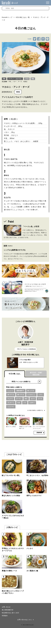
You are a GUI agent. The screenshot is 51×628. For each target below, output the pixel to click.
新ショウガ (30, 390)
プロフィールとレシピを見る (25, 349)
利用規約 (5, 615)
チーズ (20, 81)
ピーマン (19, 398)
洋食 (4, 78)
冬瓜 (18, 402)
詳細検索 (39, 432)
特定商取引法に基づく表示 (10, 613)
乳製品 (25, 81)
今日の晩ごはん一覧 (23, 17)
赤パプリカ (11, 394)
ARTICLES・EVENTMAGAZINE (36, 373)
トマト (41, 394)
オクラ (33, 398)
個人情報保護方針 (7, 610)
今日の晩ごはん (15, 374)
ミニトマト (11, 406)
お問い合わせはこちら (24, 619)
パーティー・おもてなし (15, 78)
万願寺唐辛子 (20, 390)
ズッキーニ (11, 402)
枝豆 (26, 398)
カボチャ (32, 402)
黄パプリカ (20, 394)
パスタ (27, 78)
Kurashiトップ (7, 17)
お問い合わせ (6, 607)
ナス (25, 402)
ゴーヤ (40, 398)
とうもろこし (31, 394)
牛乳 (10, 81)
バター (15, 81)
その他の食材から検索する (35, 410)
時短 (33, 78)
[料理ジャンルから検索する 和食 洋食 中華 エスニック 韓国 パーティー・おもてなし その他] (23, 381)
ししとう (10, 390)
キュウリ (10, 398)
